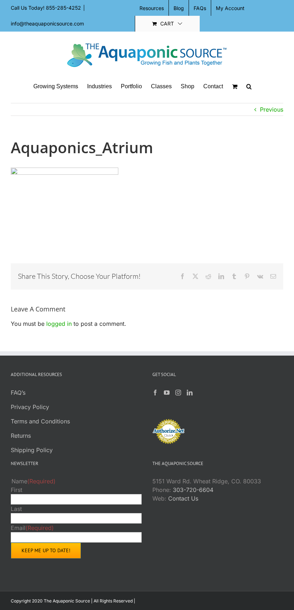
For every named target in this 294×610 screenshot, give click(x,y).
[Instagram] (178, 392)
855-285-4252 (63, 8)
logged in (59, 323)
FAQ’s (18, 392)
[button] (249, 86)
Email (32, 527)
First (16, 489)
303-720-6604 (193, 489)
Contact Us (183, 498)
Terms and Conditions (40, 421)
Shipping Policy (32, 450)
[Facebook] (155, 392)
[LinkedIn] (190, 392)
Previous (271, 109)
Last (16, 508)
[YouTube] (167, 392)
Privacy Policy (30, 406)
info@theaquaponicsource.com (47, 23)
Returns (21, 435)
